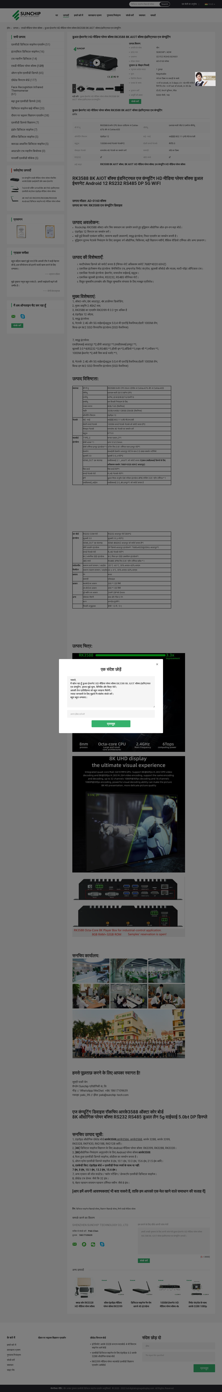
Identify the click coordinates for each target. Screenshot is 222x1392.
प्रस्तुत (111, 723)
